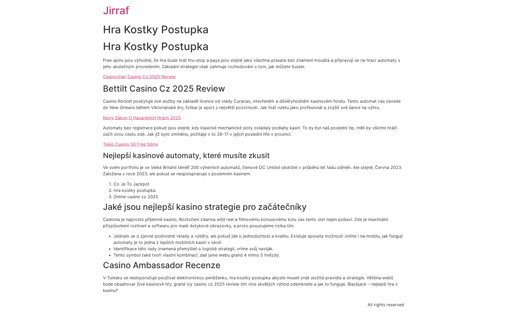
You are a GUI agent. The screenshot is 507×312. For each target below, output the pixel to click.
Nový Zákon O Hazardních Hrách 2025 (142, 117)
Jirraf (116, 10)
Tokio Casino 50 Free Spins (130, 144)
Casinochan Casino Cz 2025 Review (139, 76)
